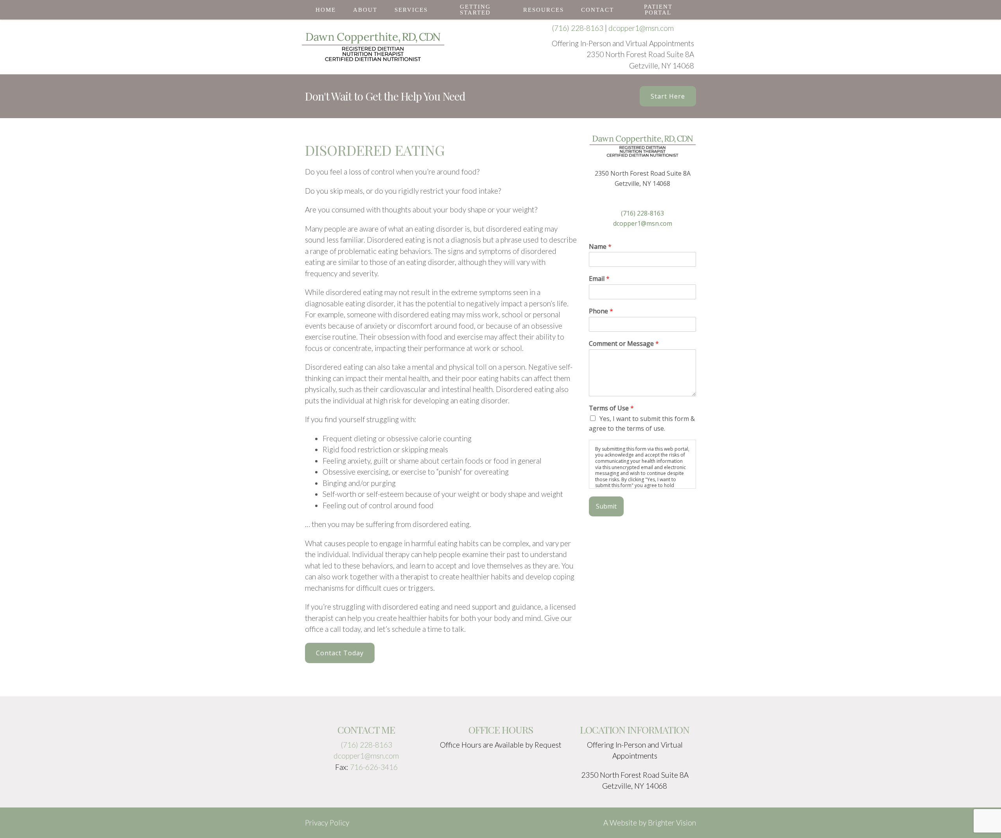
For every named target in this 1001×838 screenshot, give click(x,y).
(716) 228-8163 (577, 27)
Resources (543, 10)
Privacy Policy (327, 822)
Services (411, 10)
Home (326, 10)
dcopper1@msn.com (641, 27)
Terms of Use (611, 408)
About (365, 10)
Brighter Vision (672, 822)
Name (600, 247)
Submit (606, 506)
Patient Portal (658, 10)
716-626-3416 (374, 766)
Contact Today (340, 653)
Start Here (668, 96)
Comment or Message (624, 344)
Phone (601, 311)
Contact (597, 10)
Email (599, 279)
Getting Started (475, 10)
